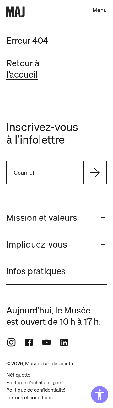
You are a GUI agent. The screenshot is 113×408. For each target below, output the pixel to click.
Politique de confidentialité (36, 390)
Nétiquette (18, 375)
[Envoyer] (94, 172)
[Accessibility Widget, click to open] (99, 394)
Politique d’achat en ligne (33, 382)
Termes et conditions (29, 397)
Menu (100, 9)
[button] (56, 217)
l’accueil (22, 74)
